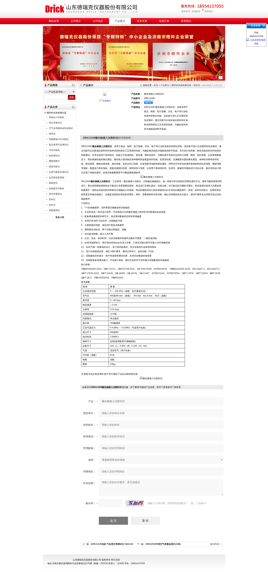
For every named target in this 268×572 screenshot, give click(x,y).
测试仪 (52, 133)
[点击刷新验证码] (135, 503)
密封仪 (52, 199)
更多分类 (59, 217)
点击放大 (106, 100)
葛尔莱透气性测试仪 (59, 144)
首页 (156, 85)
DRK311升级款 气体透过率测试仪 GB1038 (112, 544)
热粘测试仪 (54, 155)
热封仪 (52, 205)
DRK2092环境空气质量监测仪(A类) (163, 544)
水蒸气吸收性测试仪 (59, 172)
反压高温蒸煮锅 (56, 177)
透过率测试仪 (55, 123)
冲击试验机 (54, 150)
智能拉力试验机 (56, 117)
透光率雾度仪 (55, 194)
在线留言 (196, 11)
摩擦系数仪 (54, 161)
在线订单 (164, 21)
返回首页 (185, 11)
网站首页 (54, 21)
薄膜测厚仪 (54, 210)
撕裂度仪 (53, 183)
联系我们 (209, 11)
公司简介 (76, 21)
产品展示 (120, 21)
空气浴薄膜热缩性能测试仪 (61, 128)
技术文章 (142, 21)
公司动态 (98, 21)
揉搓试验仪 (54, 166)
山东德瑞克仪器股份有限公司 (91, 8)
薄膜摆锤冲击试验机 (59, 139)
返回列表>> (216, 544)
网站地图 (115, 559)
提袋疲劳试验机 (56, 188)
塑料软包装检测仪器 (56, 112)
